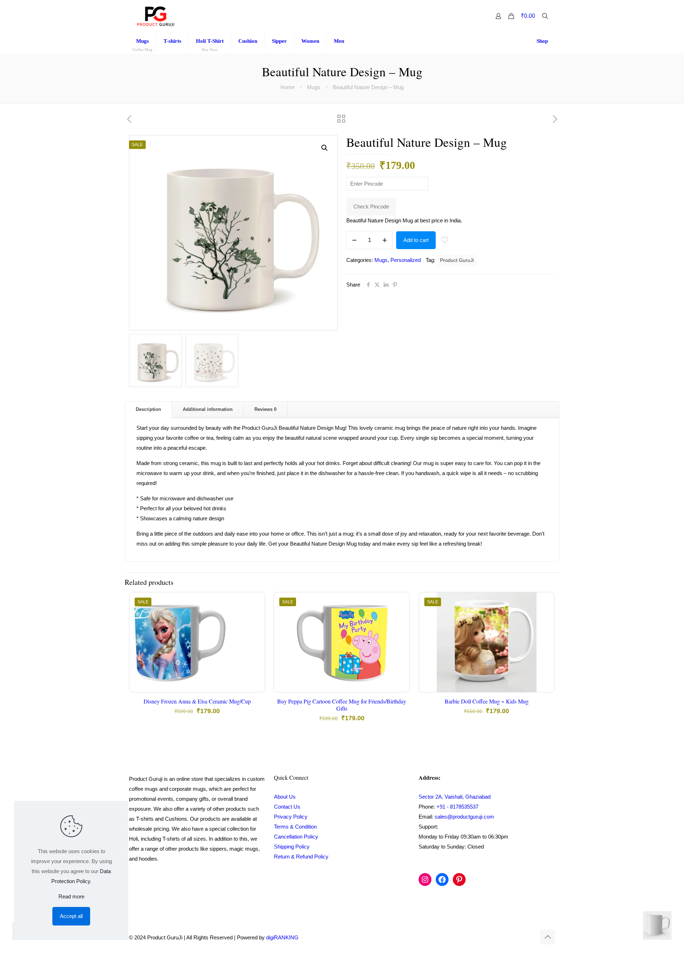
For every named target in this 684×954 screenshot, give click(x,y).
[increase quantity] (384, 240)
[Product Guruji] (155, 16)
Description (148, 409)
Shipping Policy (292, 847)
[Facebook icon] (508, 937)
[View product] (254, 617)
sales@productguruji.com (464, 817)
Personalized (405, 260)
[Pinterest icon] (523, 937)
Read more (71, 896)
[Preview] (254, 648)
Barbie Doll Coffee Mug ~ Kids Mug (487, 701)
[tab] (148, 410)
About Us (285, 797)
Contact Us (287, 807)
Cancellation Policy (296, 837)
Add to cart (416, 240)
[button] (325, 148)
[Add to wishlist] (254, 632)
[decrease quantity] (354, 240)
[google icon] (530, 937)
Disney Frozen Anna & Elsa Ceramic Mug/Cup (197, 701)
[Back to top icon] (547, 936)
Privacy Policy (290, 817)
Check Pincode (371, 206)
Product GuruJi (457, 260)
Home (287, 87)
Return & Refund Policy (301, 857)
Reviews (265, 409)
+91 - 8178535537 (457, 807)
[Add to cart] (254, 602)
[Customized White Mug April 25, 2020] (663, 925)
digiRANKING (282, 937)
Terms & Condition (295, 827)
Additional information (208, 409)
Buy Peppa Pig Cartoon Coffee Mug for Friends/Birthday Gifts (341, 704)
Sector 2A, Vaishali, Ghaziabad (455, 797)
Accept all (71, 916)
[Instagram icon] (516, 937)
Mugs (313, 87)
